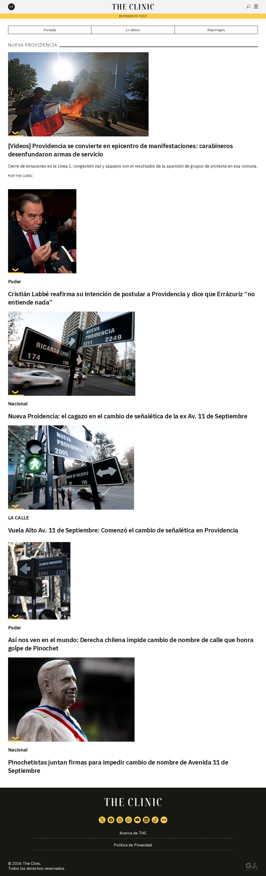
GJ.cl (251, 867)
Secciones (256, 6)
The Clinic (24, 176)
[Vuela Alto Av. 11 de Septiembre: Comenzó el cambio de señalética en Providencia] (133, 467)
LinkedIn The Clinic (146, 819)
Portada (50, 30)
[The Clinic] (16, 6)
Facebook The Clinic (111, 819)
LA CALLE (18, 518)
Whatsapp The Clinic (128, 819)
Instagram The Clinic (119, 819)
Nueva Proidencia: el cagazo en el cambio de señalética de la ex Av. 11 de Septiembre (127, 416)
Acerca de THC (133, 833)
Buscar (248, 6)
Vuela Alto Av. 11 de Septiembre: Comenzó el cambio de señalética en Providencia (123, 530)
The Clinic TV (137, 819)
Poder (14, 281)
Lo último (133, 30)
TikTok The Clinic (155, 819)
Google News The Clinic (164, 819)
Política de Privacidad (133, 844)
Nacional (18, 403)
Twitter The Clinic (102, 819)
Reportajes (216, 30)
